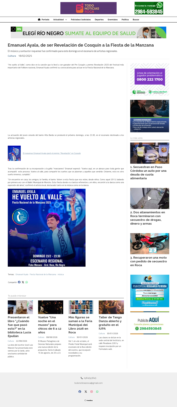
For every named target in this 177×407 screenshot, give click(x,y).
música (61, 274)
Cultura (12, 56)
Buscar (136, 20)
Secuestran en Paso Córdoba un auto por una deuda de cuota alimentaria (148, 172)
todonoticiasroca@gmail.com (88, 383)
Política (125, 20)
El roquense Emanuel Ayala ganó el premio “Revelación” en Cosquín (52, 153)
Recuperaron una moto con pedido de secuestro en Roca (148, 261)
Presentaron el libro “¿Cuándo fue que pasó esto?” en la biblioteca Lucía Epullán (19, 326)
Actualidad (58, 20)
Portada (45, 20)
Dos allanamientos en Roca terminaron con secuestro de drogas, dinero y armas (147, 217)
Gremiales (113, 20)
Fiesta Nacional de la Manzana (43, 274)
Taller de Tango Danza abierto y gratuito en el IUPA (110, 322)
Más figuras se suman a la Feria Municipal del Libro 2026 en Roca (80, 324)
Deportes (99, 20)
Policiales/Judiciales (81, 20)
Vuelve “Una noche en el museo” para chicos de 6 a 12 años (49, 324)
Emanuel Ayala (22, 274)
